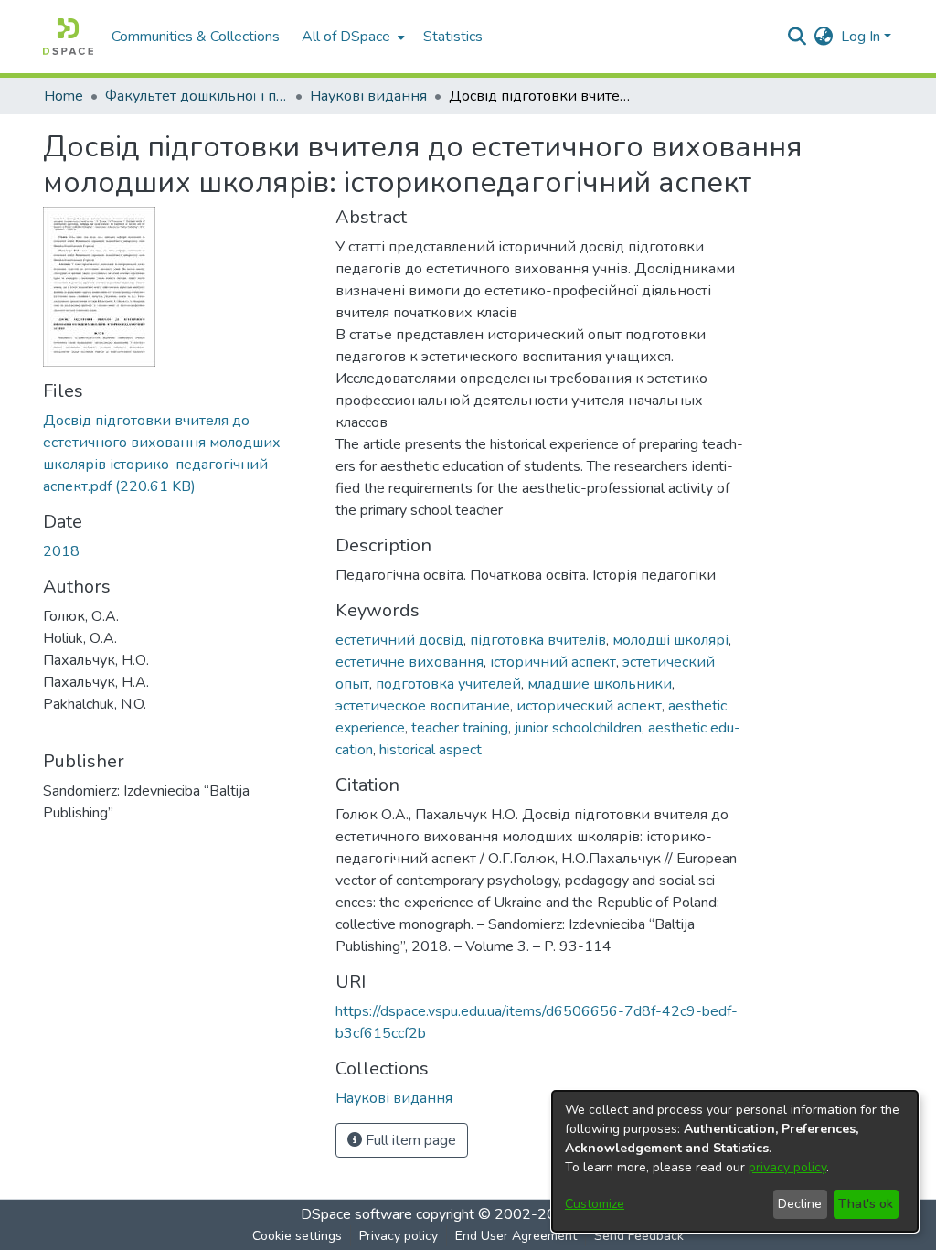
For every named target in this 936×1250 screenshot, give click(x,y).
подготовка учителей (448, 684)
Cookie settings (297, 1236)
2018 (61, 551)
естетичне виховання (409, 662)
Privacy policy (398, 1236)
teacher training (459, 728)
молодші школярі (670, 640)
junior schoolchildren (578, 728)
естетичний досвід (399, 640)
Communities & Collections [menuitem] (196, 37)
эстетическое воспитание (422, 706)
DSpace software (356, 1214)
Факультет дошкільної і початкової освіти (196, 96)
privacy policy (787, 1167)
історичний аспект (553, 662)
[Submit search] (797, 37)
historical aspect (430, 750)
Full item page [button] (409, 1140)
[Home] (68, 36)
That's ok (865, 1204)
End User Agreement (516, 1236)
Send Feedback (639, 1236)
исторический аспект (589, 706)
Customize (594, 1204)
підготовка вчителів (538, 640)
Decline (800, 1204)
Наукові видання (368, 96)
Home (63, 96)
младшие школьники (599, 684)
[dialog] (735, 1161)
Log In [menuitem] (860, 37)
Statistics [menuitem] (453, 37)
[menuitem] (351, 36)
